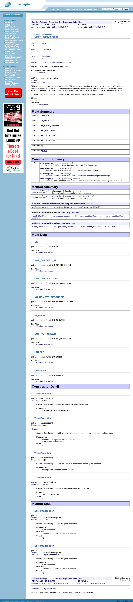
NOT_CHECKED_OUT (48, 141)
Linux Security (10, 33)
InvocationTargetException (78, 196)
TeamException (46, 163)
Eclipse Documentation (13, 57)
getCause (36, 207)
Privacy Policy (10, 85)
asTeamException (54, 191)
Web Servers (10, 76)
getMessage (77, 216)
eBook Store (9, 24)
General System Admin (13, 70)
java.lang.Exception (41, 56)
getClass (62, 227)
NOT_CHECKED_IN (48, 136)
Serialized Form (42, 104)
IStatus (60, 168)
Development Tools (12, 46)
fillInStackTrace (40, 216)
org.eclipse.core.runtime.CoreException (51, 62)
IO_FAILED (45, 121)
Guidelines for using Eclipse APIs (43, 589)
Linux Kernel (10, 39)
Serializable (40, 72)
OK (42, 146)
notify (82, 227)
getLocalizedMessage (60, 216)
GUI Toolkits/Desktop (13, 50)
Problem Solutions (12, 83)
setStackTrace (118, 216)
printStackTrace (61, 207)
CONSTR (55, 27)
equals (42, 227)
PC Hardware (10, 79)
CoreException (38, 82)
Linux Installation (11, 31)
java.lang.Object (39, 43)
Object (73, 223)
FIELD (47, 27)
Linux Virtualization (12, 37)
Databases (9, 52)
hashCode (72, 227)
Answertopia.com (11, 62)
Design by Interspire (124, 601)
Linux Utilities (10, 35)
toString (36, 218)
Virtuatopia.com (11, 61)
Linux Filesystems (12, 74)
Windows (8, 81)
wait (100, 227)
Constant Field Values (44, 252)
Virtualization (10, 68)
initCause (105, 216)
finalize (51, 227)
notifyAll (91, 227)
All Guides (9, 22)
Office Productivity (12, 30)
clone (34, 227)
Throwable (77, 179)
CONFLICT (45, 115)
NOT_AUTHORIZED (48, 131)
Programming (10, 42)
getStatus (47, 207)
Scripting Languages (12, 44)
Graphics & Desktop (12, 77)
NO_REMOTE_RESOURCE (50, 126)
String (59, 174)
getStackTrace (91, 216)
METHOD (64, 27)
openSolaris (9, 55)
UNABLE (44, 151)
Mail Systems (10, 53)
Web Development (12, 48)
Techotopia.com (11, 59)
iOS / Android (10, 26)
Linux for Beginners (12, 28)
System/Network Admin (14, 41)
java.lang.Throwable (41, 50)
